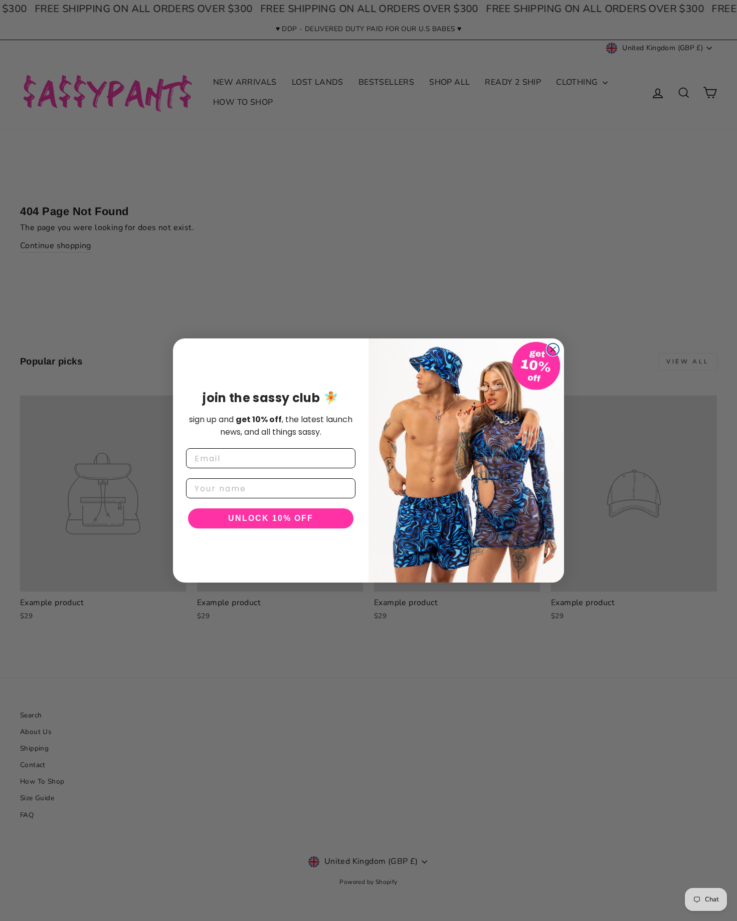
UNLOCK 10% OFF (270, 518)
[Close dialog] (553, 349)
